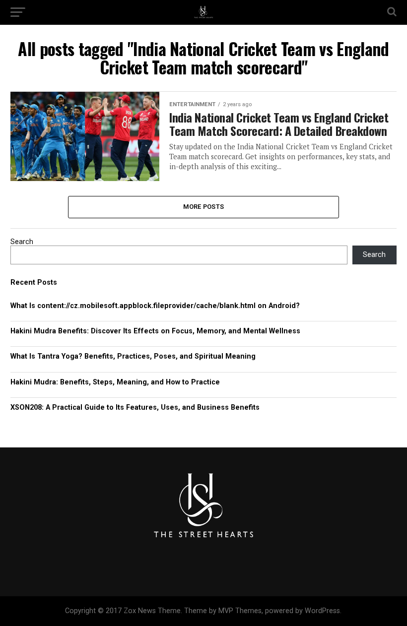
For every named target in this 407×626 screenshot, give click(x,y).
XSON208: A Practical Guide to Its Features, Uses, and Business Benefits (135, 407)
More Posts (203, 206)
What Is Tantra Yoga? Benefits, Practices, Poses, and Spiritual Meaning (133, 356)
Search (21, 242)
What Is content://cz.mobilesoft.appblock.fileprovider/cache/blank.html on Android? (155, 306)
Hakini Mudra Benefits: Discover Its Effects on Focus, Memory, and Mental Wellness (155, 331)
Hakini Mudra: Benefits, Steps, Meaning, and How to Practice (115, 382)
